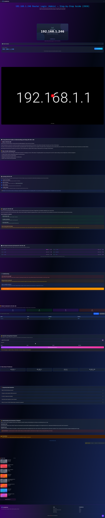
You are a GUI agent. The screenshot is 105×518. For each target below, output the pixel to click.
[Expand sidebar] (1, 1)
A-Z (2, 345)
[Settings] (104, 1)
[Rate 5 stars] (103, 443)
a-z (28, 345)
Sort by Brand (96, 313)
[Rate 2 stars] (100, 443)
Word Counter (55, 512)
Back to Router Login (53, 440)
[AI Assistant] (103, 516)
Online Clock (55, 508)
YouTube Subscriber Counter (57, 509)
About (80, 508)
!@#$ (80, 345)
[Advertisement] (52, 17)
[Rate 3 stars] (101, 443)
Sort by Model (102, 313)
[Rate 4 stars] (102, 443)
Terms (80, 512)
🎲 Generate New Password (52, 347)
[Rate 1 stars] (99, 443)
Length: (2, 342)
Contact (80, 509)
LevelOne (2, 318)
